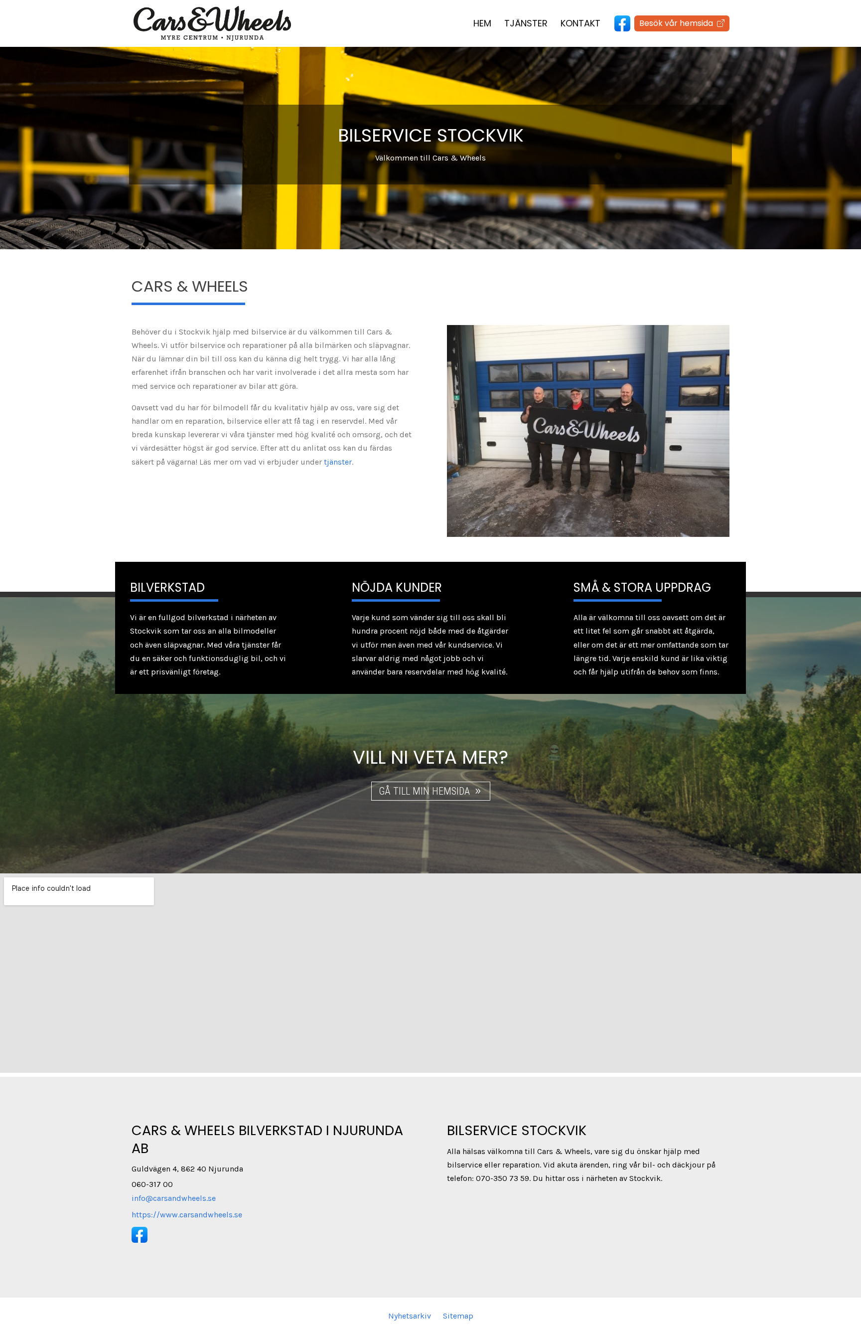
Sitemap (458, 1316)
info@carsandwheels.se (174, 1198)
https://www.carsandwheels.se (187, 1214)
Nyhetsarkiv (409, 1316)
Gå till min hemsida (424, 791)
